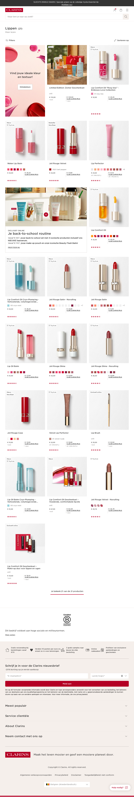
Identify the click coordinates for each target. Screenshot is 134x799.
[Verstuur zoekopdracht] (126, 17)
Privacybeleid (61, 775)
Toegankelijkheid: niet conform (99, 775)
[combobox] (109, 676)
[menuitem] (114, 10)
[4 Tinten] (25, 439)
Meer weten (10, 635)
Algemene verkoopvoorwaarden (36, 775)
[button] (10, 32)
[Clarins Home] (14, 10)
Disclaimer (76, 775)
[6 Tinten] (25, 169)
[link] (73, 99)
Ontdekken (25, 87)
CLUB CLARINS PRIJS (73, 99)
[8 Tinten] (67, 372)
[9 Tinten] (109, 236)
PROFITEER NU (14, 247)
